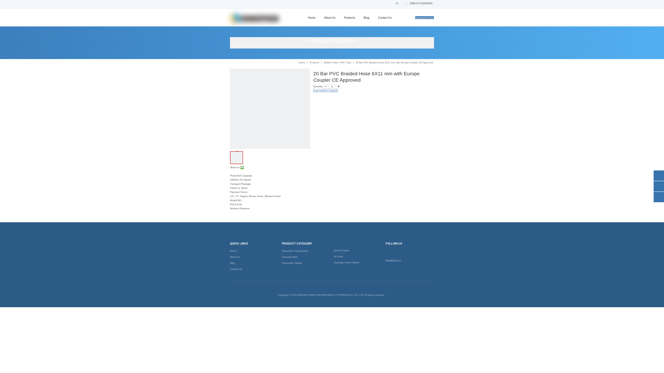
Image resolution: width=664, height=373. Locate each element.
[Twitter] (388, 252)
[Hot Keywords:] (397, 3)
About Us (235, 257)
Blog (232, 263)
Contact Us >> (393, 260)
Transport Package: (240, 184)
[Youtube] (406, 252)
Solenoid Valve (290, 257)
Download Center (424, 17)
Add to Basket (329, 90)
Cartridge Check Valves (346, 262)
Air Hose (338, 256)
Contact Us (236, 269)
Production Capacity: (241, 175)
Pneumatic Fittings (292, 263)
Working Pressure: (240, 208)
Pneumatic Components (295, 251)
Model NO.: (236, 200)
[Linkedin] (400, 252)
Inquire (317, 90)
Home (233, 251)
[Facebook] (394, 252)
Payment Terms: (239, 192)
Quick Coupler (341, 250)
